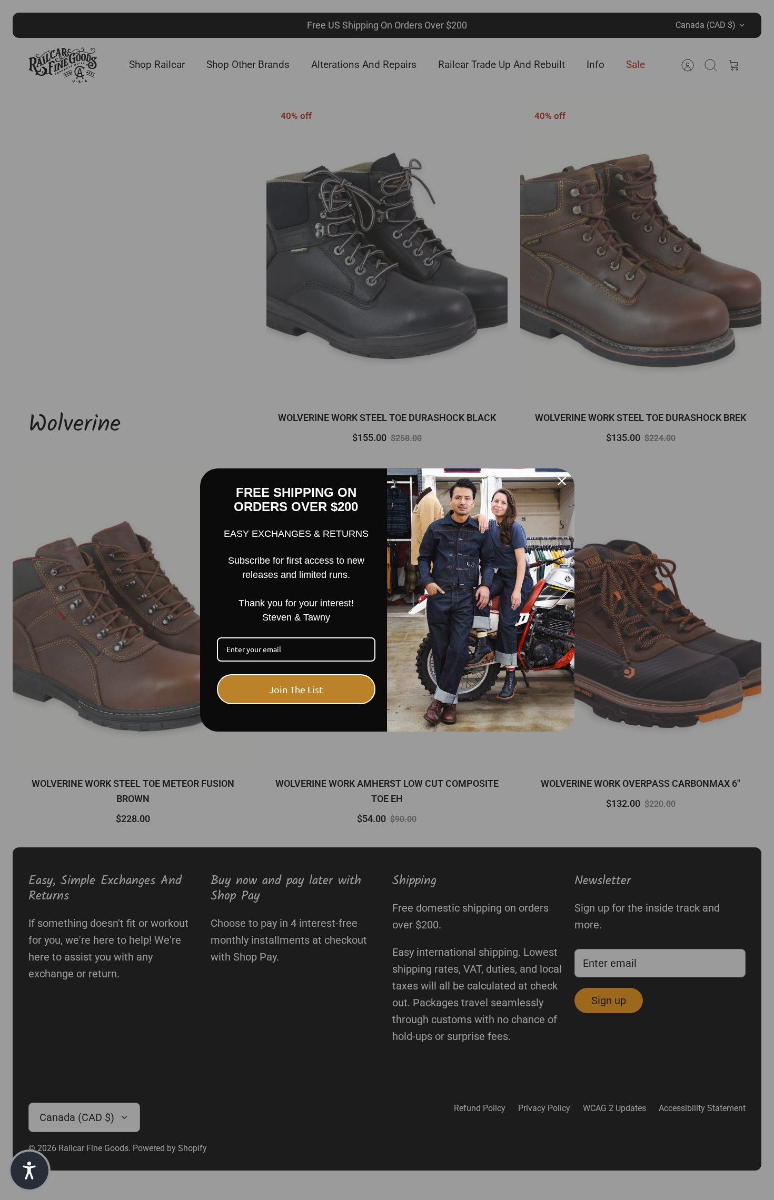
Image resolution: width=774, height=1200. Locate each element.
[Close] (561, 481)
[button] (29, 1170)
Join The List (296, 689)
